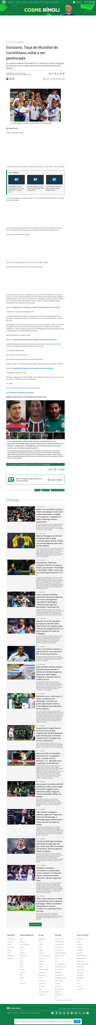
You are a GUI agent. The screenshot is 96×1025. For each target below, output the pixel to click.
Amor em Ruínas (59, 944)
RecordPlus (79, 953)
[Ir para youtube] (87, 1013)
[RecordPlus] (77, 2)
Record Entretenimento (82, 964)
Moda (21, 964)
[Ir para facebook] (85, 2)
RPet (21, 975)
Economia (41, 958)
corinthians (37, 490)
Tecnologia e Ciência (44, 992)
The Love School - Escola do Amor (63, 1000)
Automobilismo (11, 939)
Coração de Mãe (59, 975)
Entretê (30, 2)
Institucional (83, 935)
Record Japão (80, 969)
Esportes (36, 2)
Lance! (8, 953)
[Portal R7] (3, 2)
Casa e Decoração (24, 944)
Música (21, 966)
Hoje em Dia (58, 986)
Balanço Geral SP (59, 955)
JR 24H (42, 2)
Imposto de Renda (43, 969)
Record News (54, 2)
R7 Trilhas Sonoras (81, 955)
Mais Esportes (10, 955)
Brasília (18, 2)
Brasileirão (10, 941)
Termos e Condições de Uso (33, 1013)
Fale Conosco (15, 1013)
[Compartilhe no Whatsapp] (58, 73)
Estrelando (22, 953)
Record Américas (81, 961)
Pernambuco (42, 980)
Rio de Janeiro (42, 983)
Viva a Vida (22, 983)
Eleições (24, 2)
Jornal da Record (59, 989)
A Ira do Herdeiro (59, 941)
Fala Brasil (57, 983)
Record (47, 2)
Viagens (22, 978)
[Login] (93, 2)
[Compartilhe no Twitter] (50, 73)
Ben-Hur (57, 958)
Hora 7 (40, 966)
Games (21, 961)
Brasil (40, 941)
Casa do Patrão (59, 969)
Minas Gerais (42, 975)
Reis (56, 997)
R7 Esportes (8, 42)
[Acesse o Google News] (61, 74)
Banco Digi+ (80, 939)
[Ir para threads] (68, 1013)
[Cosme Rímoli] (48, 9)
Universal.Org (80, 989)
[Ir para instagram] (89, 2)
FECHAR (77, 1021)
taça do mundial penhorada (57, 490)
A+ (10, 79)
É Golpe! (41, 964)
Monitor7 (41, 978)
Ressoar (79, 980)
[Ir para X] (87, 2)
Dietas (21, 950)
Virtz (21, 980)
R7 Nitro (22, 969)
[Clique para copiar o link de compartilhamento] (63, 73)
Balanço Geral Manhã (60, 953)
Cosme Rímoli (20, 42)
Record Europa (80, 966)
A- (13, 79)
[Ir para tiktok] (76, 1013)
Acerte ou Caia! (58, 939)
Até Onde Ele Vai (59, 950)
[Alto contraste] (7, 79)
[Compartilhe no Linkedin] (55, 73)
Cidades (41, 950)
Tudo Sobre (42, 994)
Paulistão (9, 958)
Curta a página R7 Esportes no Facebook (20, 392)
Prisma (14, 42)
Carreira (79, 941)
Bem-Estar (22, 941)
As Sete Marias (58, 947)
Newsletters (80, 950)
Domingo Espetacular (60, 978)
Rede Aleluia (80, 975)
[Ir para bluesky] (52, 1013)
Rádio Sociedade (81, 958)
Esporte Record (59, 980)
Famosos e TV (23, 955)
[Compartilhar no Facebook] (53, 73)
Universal (79, 986)
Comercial (79, 944)
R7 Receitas (23, 972)
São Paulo (41, 986)
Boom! (56, 961)
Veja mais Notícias (35, 924)
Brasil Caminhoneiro (60, 964)
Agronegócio (42, 939)
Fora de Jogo (10, 947)
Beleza (21, 939)
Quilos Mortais (58, 994)
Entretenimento (27, 935)
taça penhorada (46, 490)
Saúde (40, 989)
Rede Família (80, 978)
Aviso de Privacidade (67, 1021)
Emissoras (79, 947)
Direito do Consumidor (44, 955)
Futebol (9, 950)
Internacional (42, 972)
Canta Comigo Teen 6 (60, 966)
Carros (40, 947)
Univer (78, 983)
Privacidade (23, 1013)
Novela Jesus (58, 992)
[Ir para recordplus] (72, 1013)
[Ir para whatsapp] (83, 1013)
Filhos (21, 958)
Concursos (41, 953)
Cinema (22, 947)
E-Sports (9, 944)
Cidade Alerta (58, 972)
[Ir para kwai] (64, 1013)
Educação (41, 961)
